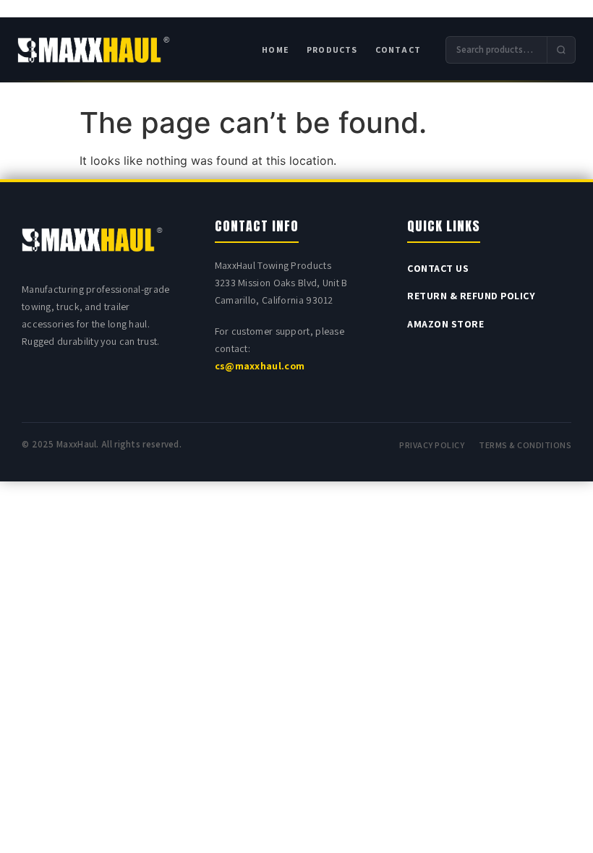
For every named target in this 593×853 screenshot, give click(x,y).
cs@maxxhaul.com (260, 365)
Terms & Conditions (525, 445)
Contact (398, 49)
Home (275, 49)
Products (332, 49)
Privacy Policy (431, 445)
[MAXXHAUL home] (93, 50)
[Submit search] (561, 50)
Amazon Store (445, 323)
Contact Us (438, 268)
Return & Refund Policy (471, 295)
